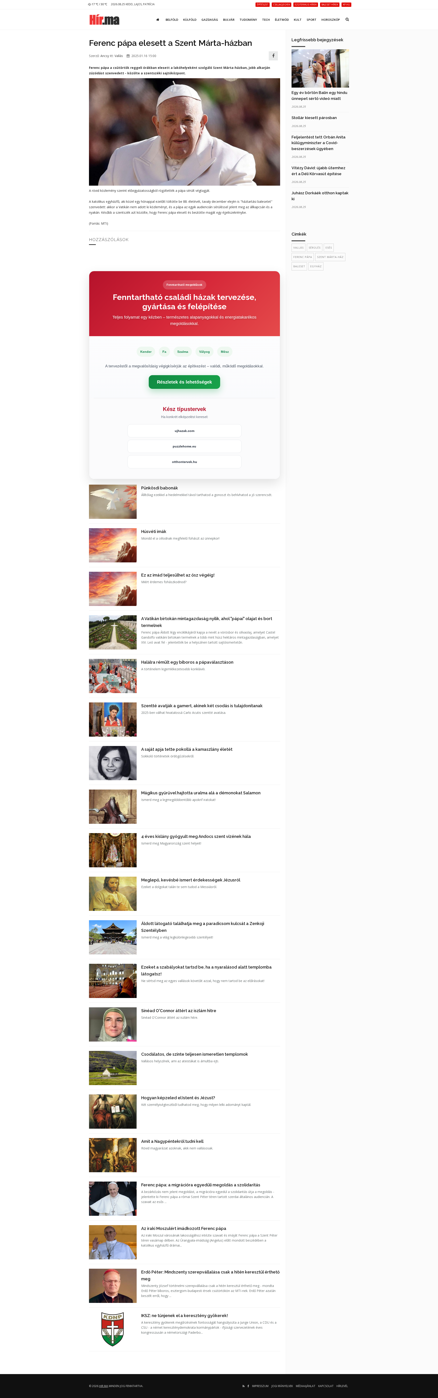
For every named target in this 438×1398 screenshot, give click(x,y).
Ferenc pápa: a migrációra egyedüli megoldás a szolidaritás (200, 1184)
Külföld (189, 20)
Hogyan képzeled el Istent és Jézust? (178, 1097)
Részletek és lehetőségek (184, 382)
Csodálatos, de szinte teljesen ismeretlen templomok (194, 1054)
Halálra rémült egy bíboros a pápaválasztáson (187, 662)
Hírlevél (342, 1386)
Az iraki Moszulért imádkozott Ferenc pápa (183, 1228)
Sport (311, 20)
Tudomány (248, 20)
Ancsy (104, 56)
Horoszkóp (330, 20)
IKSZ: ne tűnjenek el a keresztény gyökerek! (184, 1315)
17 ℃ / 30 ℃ (99, 4)
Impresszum (260, 1386)
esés (329, 247)
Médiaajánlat (305, 1386)
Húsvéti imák (153, 531)
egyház (316, 266)
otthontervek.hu (184, 462)
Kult (298, 20)
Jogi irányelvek (282, 1386)
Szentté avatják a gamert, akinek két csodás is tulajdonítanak (202, 705)
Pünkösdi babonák (159, 488)
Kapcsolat (326, 1386)
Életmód (282, 20)
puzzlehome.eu (184, 446)
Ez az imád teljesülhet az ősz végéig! (178, 575)
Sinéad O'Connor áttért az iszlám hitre (178, 1010)
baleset (299, 266)
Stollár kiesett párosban (314, 117)
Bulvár (229, 20)
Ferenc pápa (302, 257)
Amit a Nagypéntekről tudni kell (172, 1141)
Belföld (172, 20)
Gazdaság (209, 20)
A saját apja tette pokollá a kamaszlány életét (186, 749)
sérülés (315, 247)
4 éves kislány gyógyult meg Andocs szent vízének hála (196, 836)
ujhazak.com (184, 431)
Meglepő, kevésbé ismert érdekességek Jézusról (190, 880)
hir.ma (103, 1386)
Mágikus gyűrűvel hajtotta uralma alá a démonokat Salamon (201, 792)
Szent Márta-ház (330, 257)
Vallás (119, 56)
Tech (266, 20)
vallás (298, 247)
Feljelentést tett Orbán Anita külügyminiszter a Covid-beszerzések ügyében (318, 143)
